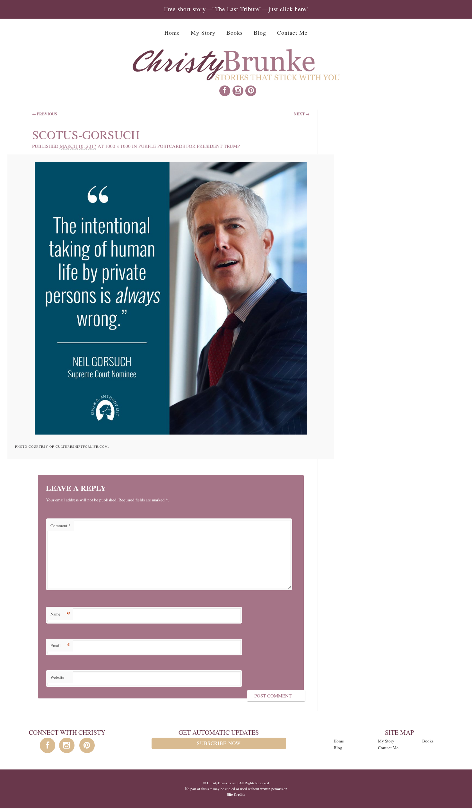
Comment (60, 525)
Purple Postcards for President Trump (189, 146)
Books (234, 32)
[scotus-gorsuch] (170, 298)
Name (60, 613)
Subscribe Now (219, 743)
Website (57, 677)
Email (60, 645)
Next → (302, 114)
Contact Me (292, 32)
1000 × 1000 (118, 146)
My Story (203, 32)
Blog (260, 32)
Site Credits (236, 794)
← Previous (44, 114)
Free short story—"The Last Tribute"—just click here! (236, 9)
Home (172, 32)
